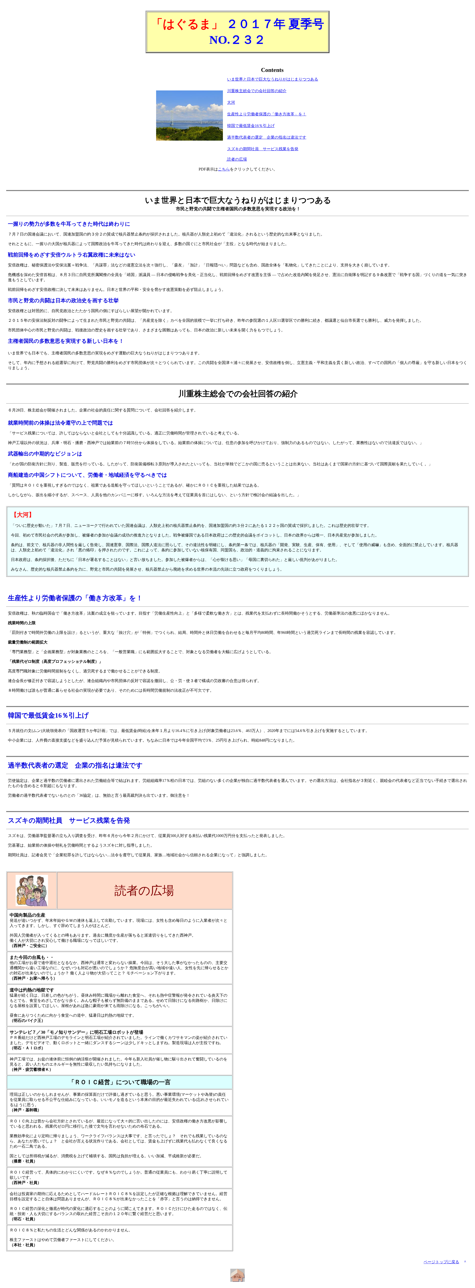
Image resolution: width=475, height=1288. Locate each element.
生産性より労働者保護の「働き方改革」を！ (266, 114)
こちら (224, 169)
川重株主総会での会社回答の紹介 (256, 91)
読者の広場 (236, 159)
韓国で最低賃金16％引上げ (251, 126)
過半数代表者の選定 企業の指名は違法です (266, 137)
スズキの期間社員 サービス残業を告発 (262, 149)
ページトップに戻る (441, 1262)
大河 (231, 102)
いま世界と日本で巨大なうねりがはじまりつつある (272, 79)
